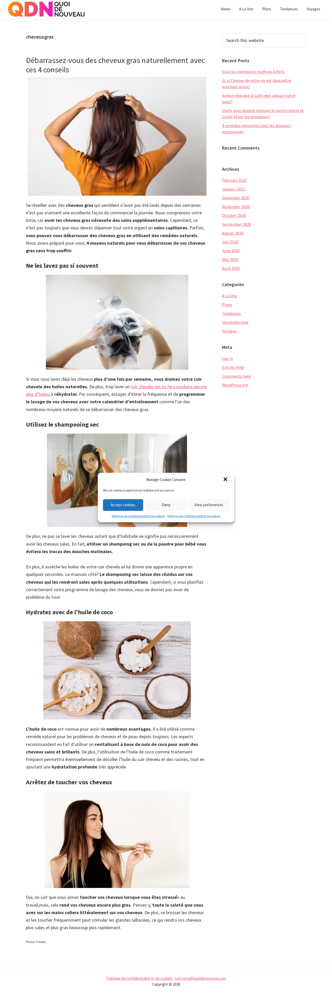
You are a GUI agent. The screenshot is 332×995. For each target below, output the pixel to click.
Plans (227, 304)
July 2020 (230, 241)
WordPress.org (235, 384)
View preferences (209, 504)
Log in (227, 358)
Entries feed (233, 367)
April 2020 (231, 268)
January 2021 (233, 189)
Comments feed (236, 376)
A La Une (229, 295)
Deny (166, 504)
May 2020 (230, 259)
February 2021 (234, 180)
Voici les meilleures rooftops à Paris (253, 71)
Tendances (231, 313)
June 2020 (231, 250)
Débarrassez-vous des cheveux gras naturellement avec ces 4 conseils (115, 64)
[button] (226, 480)
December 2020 (235, 197)
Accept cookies (123, 504)
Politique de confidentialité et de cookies (138, 516)
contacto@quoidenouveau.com (200, 978)
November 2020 (236, 206)
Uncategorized (235, 322)
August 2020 (233, 233)
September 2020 (236, 224)
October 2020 (234, 215)
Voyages (229, 331)
